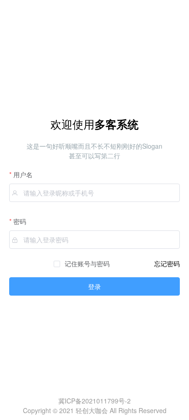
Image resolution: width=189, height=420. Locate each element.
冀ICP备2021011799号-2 (94, 400)
